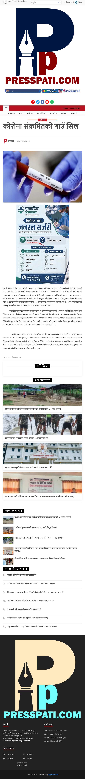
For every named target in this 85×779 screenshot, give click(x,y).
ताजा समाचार (13, 510)
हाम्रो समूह (48, 724)
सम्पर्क (5, 724)
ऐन (21, 113)
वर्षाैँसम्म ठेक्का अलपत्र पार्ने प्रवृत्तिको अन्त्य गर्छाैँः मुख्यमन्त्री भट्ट (27, 618)
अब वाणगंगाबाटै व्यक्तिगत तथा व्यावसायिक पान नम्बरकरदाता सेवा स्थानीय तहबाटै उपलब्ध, (39, 496)
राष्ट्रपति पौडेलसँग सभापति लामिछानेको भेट (21, 575)
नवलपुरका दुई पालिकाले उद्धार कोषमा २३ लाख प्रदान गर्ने (26, 438)
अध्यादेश (12, 113)
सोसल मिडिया (8, 748)
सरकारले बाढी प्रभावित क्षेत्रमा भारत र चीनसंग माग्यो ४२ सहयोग (39, 538)
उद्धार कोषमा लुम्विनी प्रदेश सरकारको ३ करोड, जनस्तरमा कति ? (29, 467)
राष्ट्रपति (74, 113)
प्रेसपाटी (11, 141)
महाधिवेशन (41, 113)
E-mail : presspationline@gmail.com (16, 740)
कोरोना (30, 113)
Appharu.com (53, 774)
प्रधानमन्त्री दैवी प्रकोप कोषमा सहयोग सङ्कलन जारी (24, 609)
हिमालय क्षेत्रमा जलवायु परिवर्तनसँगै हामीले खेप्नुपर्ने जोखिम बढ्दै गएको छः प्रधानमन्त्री (35, 592)
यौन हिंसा (54, 113)
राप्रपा (64, 113)
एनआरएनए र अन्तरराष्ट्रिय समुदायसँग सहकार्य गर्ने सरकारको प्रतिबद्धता (31, 583)
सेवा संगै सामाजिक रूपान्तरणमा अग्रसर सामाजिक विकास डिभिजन (40, 558)
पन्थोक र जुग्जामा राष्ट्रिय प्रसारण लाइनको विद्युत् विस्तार (36, 527)
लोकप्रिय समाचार (16, 569)
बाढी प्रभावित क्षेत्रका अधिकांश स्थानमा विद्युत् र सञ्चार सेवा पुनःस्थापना (31, 601)
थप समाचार (42, 380)
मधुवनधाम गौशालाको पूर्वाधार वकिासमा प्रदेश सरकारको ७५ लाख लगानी (33, 409)
